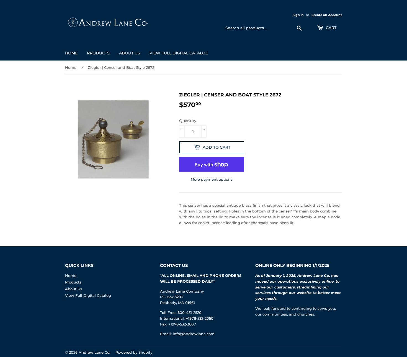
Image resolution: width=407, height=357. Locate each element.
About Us (129, 53)
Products (98, 53)
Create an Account (326, 15)
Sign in (298, 15)
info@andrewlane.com (194, 334)
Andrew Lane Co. (94, 352)
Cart (330, 27)
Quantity (187, 120)
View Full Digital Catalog (179, 53)
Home (71, 53)
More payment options (212, 179)
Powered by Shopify (133, 352)
